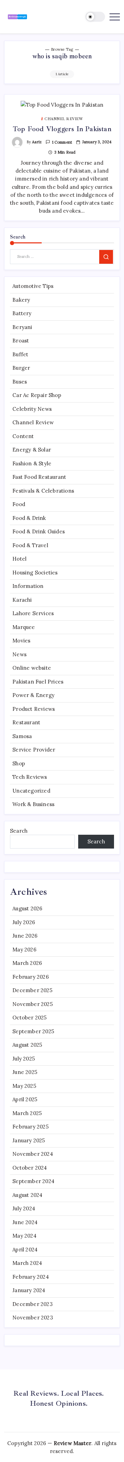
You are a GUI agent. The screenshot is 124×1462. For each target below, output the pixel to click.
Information (27, 586)
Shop (18, 763)
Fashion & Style (31, 463)
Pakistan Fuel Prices (37, 681)
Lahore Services (33, 613)
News (19, 654)
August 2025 (27, 1045)
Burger (21, 368)
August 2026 (27, 908)
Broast (20, 340)
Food (18, 504)
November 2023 (32, 1317)
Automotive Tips (32, 286)
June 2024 (25, 1222)
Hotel (19, 558)
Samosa (22, 736)
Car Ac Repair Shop (36, 395)
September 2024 (33, 1181)
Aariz (37, 141)
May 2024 (24, 1235)
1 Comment (62, 142)
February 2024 (30, 1277)
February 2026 (30, 977)
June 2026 (25, 935)
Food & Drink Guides (38, 531)
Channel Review (33, 422)
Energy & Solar (31, 449)
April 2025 (24, 1099)
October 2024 (29, 1167)
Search (19, 830)
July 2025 (23, 1058)
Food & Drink (29, 518)
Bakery (21, 300)
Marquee (23, 627)
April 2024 (25, 1249)
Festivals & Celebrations (43, 490)
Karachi (22, 600)
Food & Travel (30, 545)
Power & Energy (33, 695)
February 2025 (30, 1126)
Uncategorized (31, 790)
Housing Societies (35, 572)
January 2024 (28, 1290)
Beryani (22, 327)
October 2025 (29, 1017)
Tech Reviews (29, 777)
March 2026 (27, 963)
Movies (21, 640)
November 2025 (32, 1004)
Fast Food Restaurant (39, 477)
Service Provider (33, 749)
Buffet (20, 354)
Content (23, 436)
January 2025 (28, 1140)
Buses (19, 381)
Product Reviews (33, 709)
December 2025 (32, 990)
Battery (21, 313)
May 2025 (24, 1086)
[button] (95, 17)
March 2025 (27, 1113)
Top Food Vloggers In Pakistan (62, 129)
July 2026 (23, 922)
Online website (31, 668)
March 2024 (27, 1263)
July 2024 (23, 1208)
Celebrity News (32, 409)
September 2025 (33, 1031)
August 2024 (27, 1195)
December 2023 (32, 1304)
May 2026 (24, 949)
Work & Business (33, 804)
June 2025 (24, 1072)
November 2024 (32, 1154)
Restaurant (26, 722)
